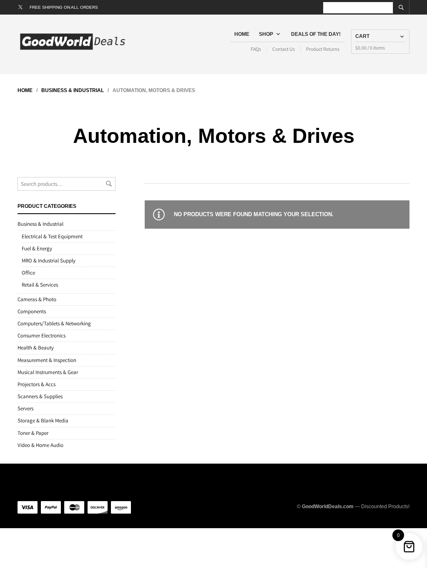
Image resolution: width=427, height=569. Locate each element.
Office (28, 272)
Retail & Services (40, 284)
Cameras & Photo (37, 299)
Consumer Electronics (41, 335)
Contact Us (283, 49)
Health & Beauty (36, 347)
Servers (25, 408)
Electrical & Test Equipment (52, 236)
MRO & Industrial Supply (48, 260)
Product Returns (322, 49)
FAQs (256, 49)
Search (108, 183)
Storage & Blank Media (43, 420)
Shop (266, 34)
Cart (362, 36)
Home (241, 34)
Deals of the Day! (316, 34)
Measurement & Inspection (47, 360)
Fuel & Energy (37, 248)
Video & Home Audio (40, 445)
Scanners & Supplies (40, 396)
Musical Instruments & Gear (48, 372)
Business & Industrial (72, 90)
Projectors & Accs (36, 384)
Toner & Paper (33, 433)
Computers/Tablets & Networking (54, 323)
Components (32, 311)
